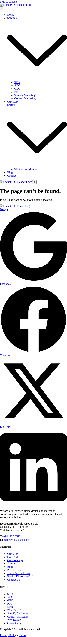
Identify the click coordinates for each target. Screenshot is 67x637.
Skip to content (8, 1)
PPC (16, 91)
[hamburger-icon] (1, 8)
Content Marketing (25, 98)
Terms (22, 635)
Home (10, 14)
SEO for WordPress (25, 169)
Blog (10, 172)
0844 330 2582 (12, 536)
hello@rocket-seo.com (16, 539)
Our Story (12, 101)
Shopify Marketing (25, 95)
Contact (11, 175)
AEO (17, 85)
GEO (17, 88)
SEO (17, 82)
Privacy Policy (8, 635)
